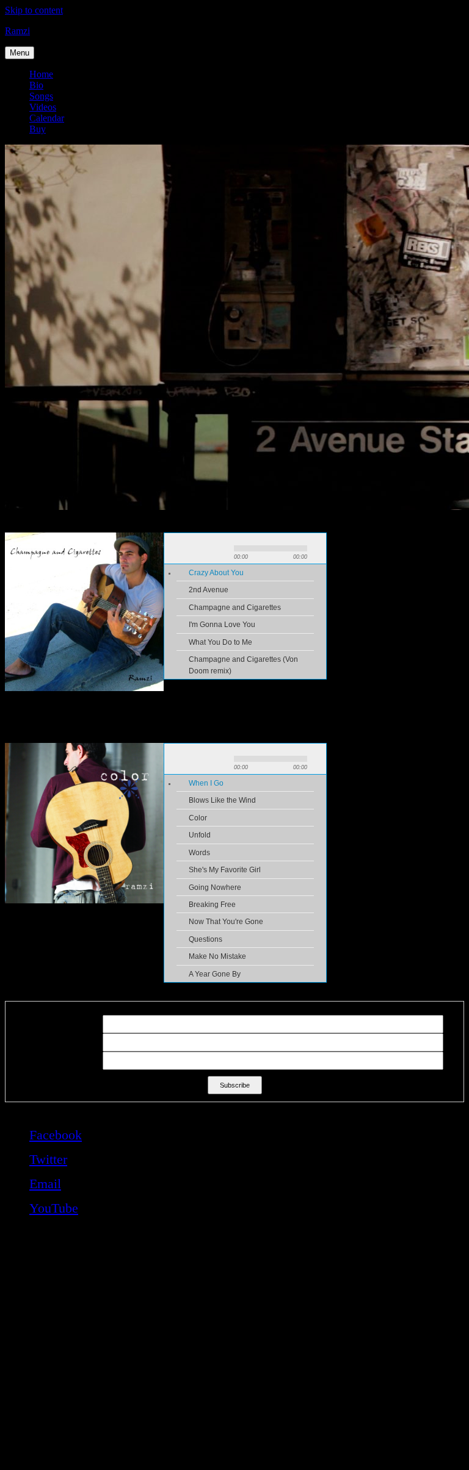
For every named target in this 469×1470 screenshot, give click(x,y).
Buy (37, 129)
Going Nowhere (215, 887)
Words (199, 852)
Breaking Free (212, 904)
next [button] (217, 548)
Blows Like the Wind (222, 800)
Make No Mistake (217, 956)
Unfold (200, 835)
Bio (36, 85)
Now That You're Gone (226, 921)
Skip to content (34, 10)
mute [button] (318, 548)
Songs (41, 96)
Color (198, 818)
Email (21, 1024)
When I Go (206, 783)
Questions (205, 939)
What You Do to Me (220, 642)
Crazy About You (216, 572)
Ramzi (17, 31)
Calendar (46, 118)
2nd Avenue (208, 589)
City (18, 1061)
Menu (19, 52)
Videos (42, 107)
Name (21, 1042)
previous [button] (175, 548)
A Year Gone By (215, 974)
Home (41, 74)
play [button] (196, 548)
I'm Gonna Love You (222, 624)
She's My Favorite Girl (225, 869)
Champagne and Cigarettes (235, 607)
